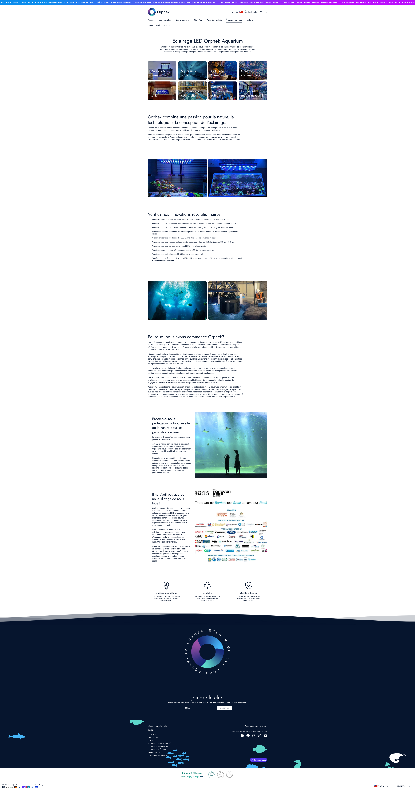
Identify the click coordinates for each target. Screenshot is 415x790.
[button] (252, 12)
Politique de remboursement (159, 746)
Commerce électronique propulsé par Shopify (29, 785)
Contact (151, 740)
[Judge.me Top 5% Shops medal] (229, 774)
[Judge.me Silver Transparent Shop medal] (220, 774)
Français (234, 12)
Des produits (182, 19)
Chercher (152, 734)
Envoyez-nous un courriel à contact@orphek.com (249, 731)
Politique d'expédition (157, 749)
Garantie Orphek (154, 752)
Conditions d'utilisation (157, 755)
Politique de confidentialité (159, 743)
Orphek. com (153, 737)
